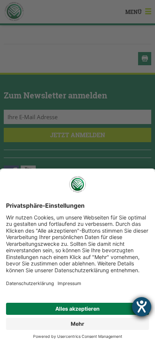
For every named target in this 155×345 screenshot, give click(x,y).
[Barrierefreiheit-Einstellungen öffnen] (141, 306)
